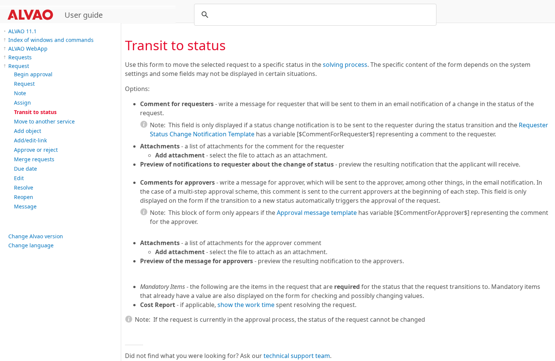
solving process (345, 64)
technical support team (297, 356)
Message (25, 206)
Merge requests (34, 159)
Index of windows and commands (51, 39)
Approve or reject (36, 149)
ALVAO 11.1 (22, 31)
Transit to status (35, 112)
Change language (31, 245)
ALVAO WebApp (28, 48)
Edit (19, 178)
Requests (20, 57)
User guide (84, 15)
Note (20, 93)
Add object (27, 130)
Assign (22, 102)
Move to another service (44, 121)
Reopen (23, 197)
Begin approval (33, 74)
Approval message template (317, 212)
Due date (25, 168)
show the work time (245, 305)
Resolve (23, 187)
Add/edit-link (30, 140)
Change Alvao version (35, 236)
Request (18, 65)
